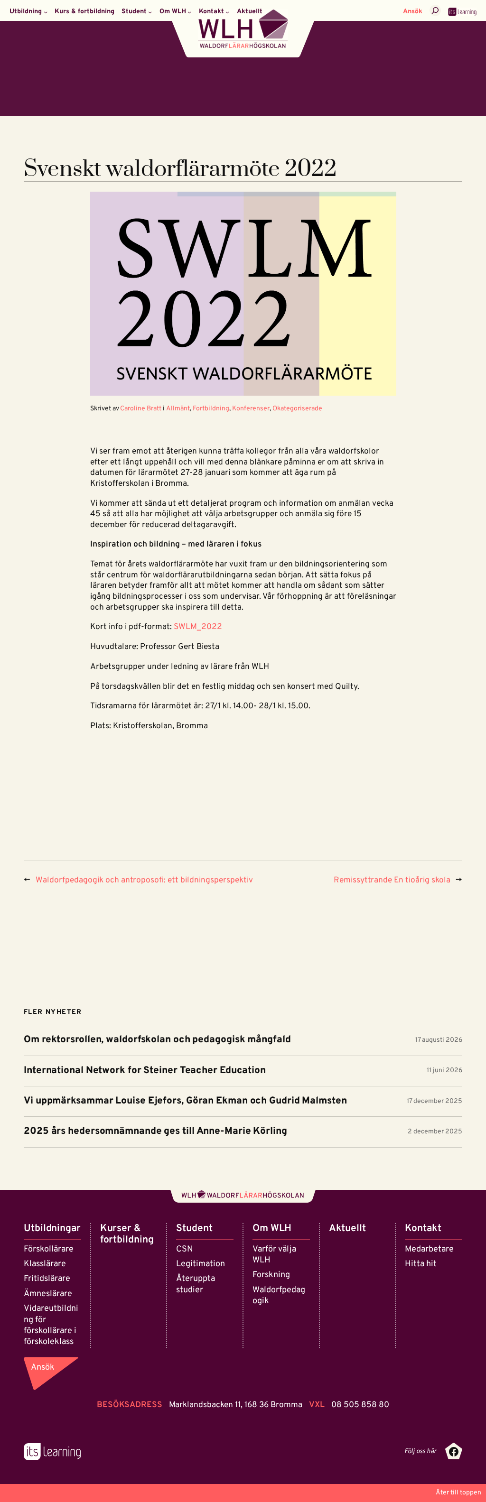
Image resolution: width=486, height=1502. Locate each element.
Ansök (412, 12)
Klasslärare (45, 1264)
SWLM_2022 (198, 627)
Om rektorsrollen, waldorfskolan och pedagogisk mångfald (157, 1040)
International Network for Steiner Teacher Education (145, 1071)
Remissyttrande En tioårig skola (392, 880)
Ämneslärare (48, 1294)
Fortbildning (211, 409)
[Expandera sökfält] (435, 10)
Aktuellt (347, 1228)
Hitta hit (421, 1264)
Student (194, 1228)
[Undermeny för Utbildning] (45, 12)
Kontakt (423, 1228)
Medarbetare (429, 1249)
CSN (184, 1249)
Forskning (271, 1275)
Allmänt (178, 409)
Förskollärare (49, 1249)
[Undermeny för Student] (150, 12)
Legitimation (200, 1264)
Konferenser (251, 409)
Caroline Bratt (140, 409)
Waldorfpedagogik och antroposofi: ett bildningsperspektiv (144, 880)
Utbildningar (52, 1228)
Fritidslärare (47, 1278)
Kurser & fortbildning (127, 1234)
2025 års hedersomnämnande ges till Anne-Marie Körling (155, 1131)
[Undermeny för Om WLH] (189, 12)
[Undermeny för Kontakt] (227, 12)
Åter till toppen (458, 1493)
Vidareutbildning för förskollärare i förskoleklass (51, 1325)
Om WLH (271, 1228)
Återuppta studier (195, 1284)
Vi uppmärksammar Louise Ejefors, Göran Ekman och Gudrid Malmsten (185, 1101)
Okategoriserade (297, 409)
